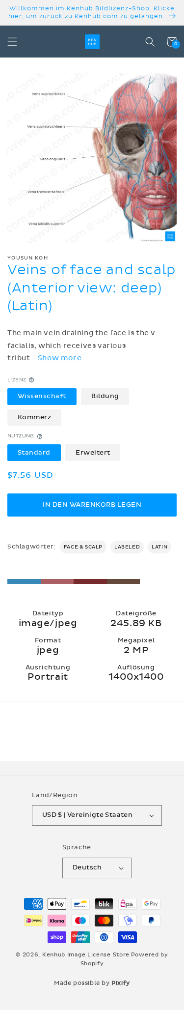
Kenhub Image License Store (86, 955)
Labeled (127, 547)
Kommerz (35, 417)
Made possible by (92, 983)
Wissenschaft (42, 396)
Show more (59, 358)
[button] (12, 42)
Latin (159, 547)
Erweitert (93, 453)
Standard (34, 453)
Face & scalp (83, 547)
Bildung (105, 396)
